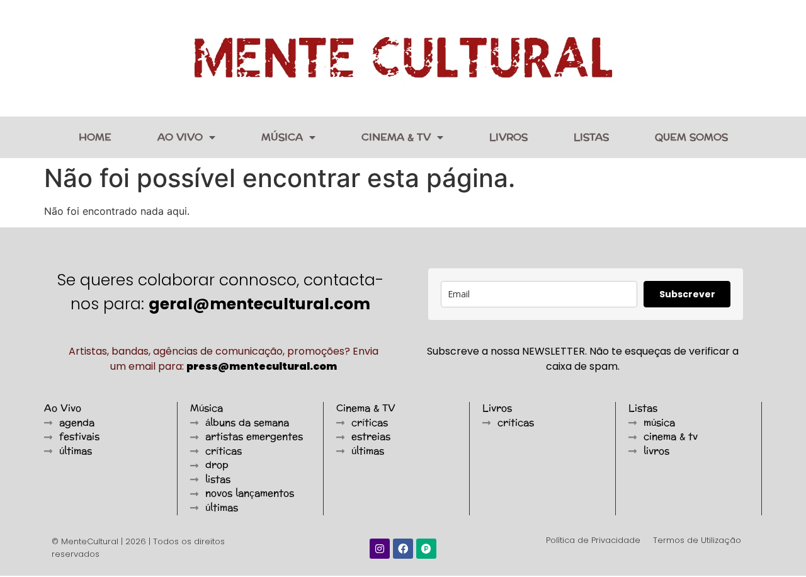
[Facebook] (403, 549)
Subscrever (687, 294)
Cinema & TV (396, 137)
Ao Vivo (180, 137)
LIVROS (508, 137)
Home (95, 137)
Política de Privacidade (593, 540)
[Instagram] (380, 549)
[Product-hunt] (426, 549)
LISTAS (591, 137)
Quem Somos (691, 137)
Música (282, 137)
